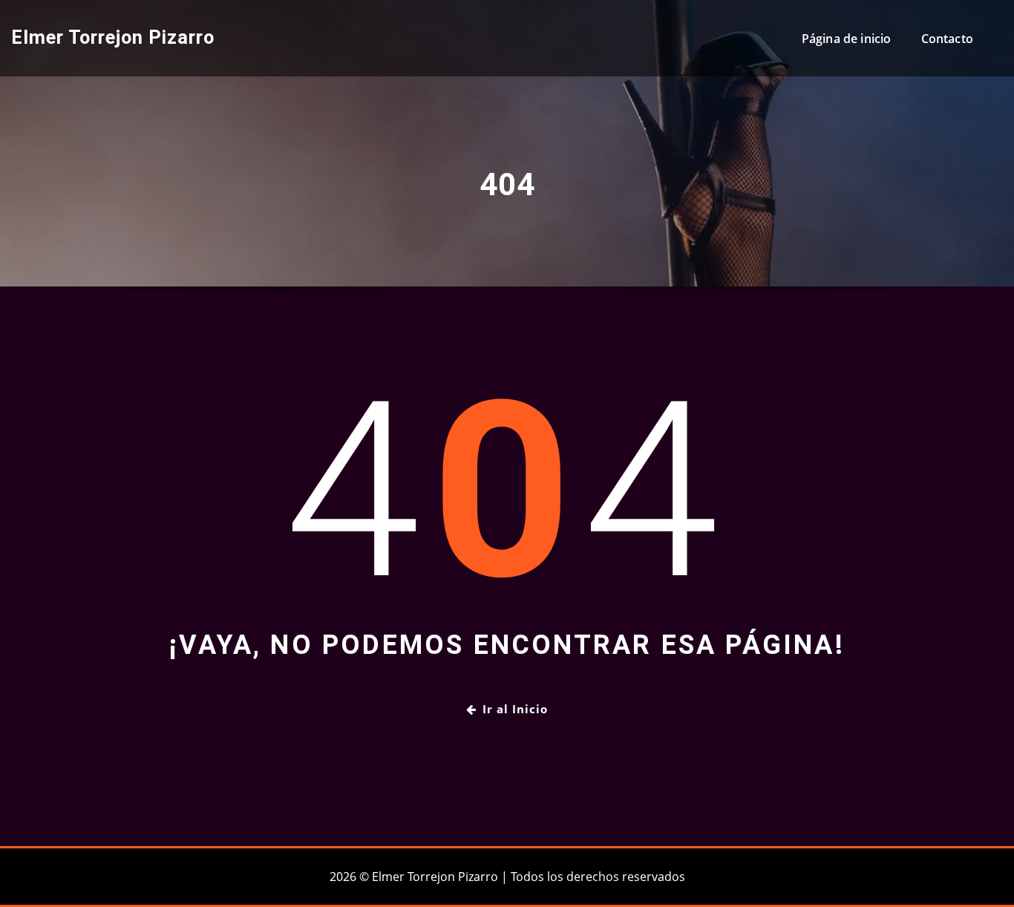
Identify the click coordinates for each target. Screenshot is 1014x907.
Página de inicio (847, 38)
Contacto (947, 38)
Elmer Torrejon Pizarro (113, 37)
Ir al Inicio (515, 708)
